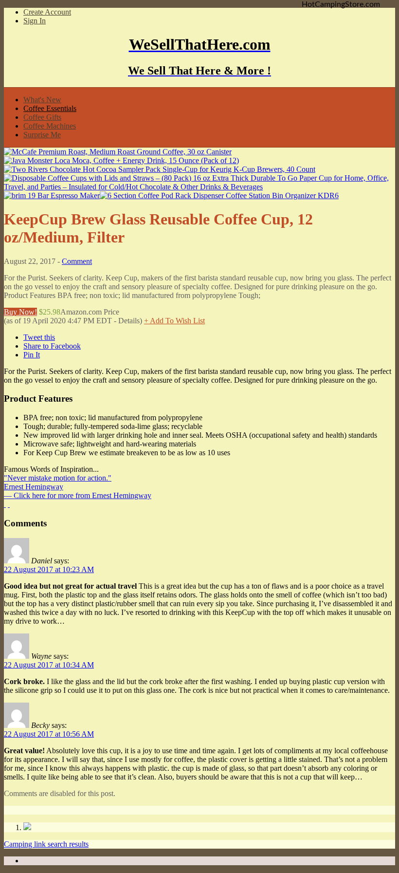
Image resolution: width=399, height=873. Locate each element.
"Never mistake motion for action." (57, 478)
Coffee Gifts (42, 117)
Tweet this (39, 337)
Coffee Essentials (49, 108)
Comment (77, 261)
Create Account (47, 12)
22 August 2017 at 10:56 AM (49, 734)
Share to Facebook (52, 346)
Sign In (34, 21)
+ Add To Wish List (174, 320)
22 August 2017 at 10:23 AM (49, 569)
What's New (42, 99)
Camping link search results (46, 844)
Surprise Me (42, 134)
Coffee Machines (49, 126)
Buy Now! (20, 312)
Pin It (31, 355)
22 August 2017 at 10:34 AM (49, 665)
